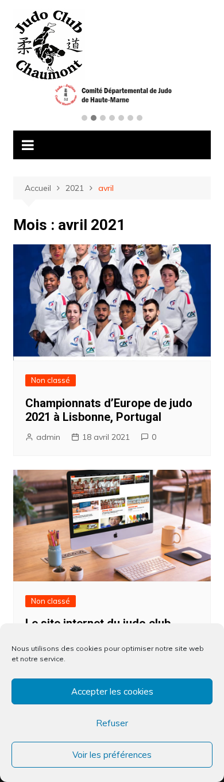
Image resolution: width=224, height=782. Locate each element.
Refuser (112, 723)
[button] (84, 118)
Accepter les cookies (112, 691)
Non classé (50, 380)
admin (48, 437)
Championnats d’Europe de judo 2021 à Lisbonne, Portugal (108, 410)
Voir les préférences (112, 754)
